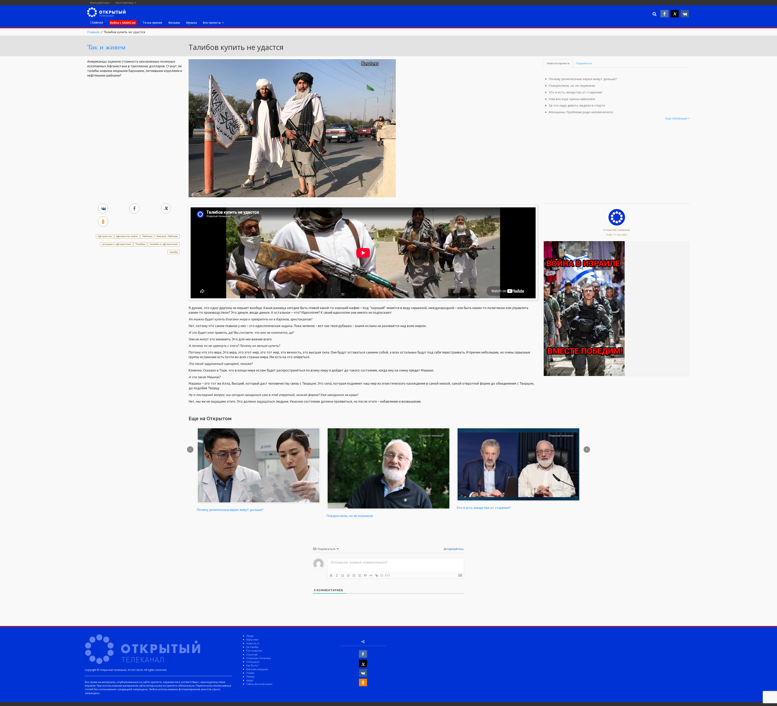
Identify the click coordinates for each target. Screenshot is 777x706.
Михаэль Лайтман (167, 236)
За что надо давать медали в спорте (577, 105)
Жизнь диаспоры (99, 2)
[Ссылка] (376, 575)
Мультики (252, 639)
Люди (250, 636)
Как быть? (252, 665)
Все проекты (212, 22)
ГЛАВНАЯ (96, 22)
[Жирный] (331, 575)
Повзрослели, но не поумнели (572, 85)
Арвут (249, 680)
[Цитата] (365, 575)
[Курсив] (337, 575)
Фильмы (174, 22)
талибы (173, 251)
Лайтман (147, 236)
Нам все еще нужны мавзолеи (572, 99)
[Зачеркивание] (348, 575)
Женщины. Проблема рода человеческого (581, 112)
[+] (387, 575)
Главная (93, 32)
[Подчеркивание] (342, 575)
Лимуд (250, 676)
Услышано (252, 662)
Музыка (191, 22)
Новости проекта (558, 63)
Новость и (252, 643)
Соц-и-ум (251, 654)
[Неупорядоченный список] (359, 575)
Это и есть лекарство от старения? (576, 92)
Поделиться (584, 63)
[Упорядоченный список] (354, 575)
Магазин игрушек (257, 669)
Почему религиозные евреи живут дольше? (583, 79)
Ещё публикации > (678, 118)
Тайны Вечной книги (259, 684)
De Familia (252, 647)
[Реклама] (584, 308)
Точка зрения (152, 22)
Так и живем (106, 47)
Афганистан (105, 236)
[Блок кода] (371, 575)
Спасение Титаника (258, 658)
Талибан (140, 244)
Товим (250, 673)
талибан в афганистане (164, 244)
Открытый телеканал (616, 229)
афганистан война (127, 236)
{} (381, 575)
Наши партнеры (124, 2)
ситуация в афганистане (116, 244)
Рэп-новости (254, 650)
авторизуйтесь (453, 549)
